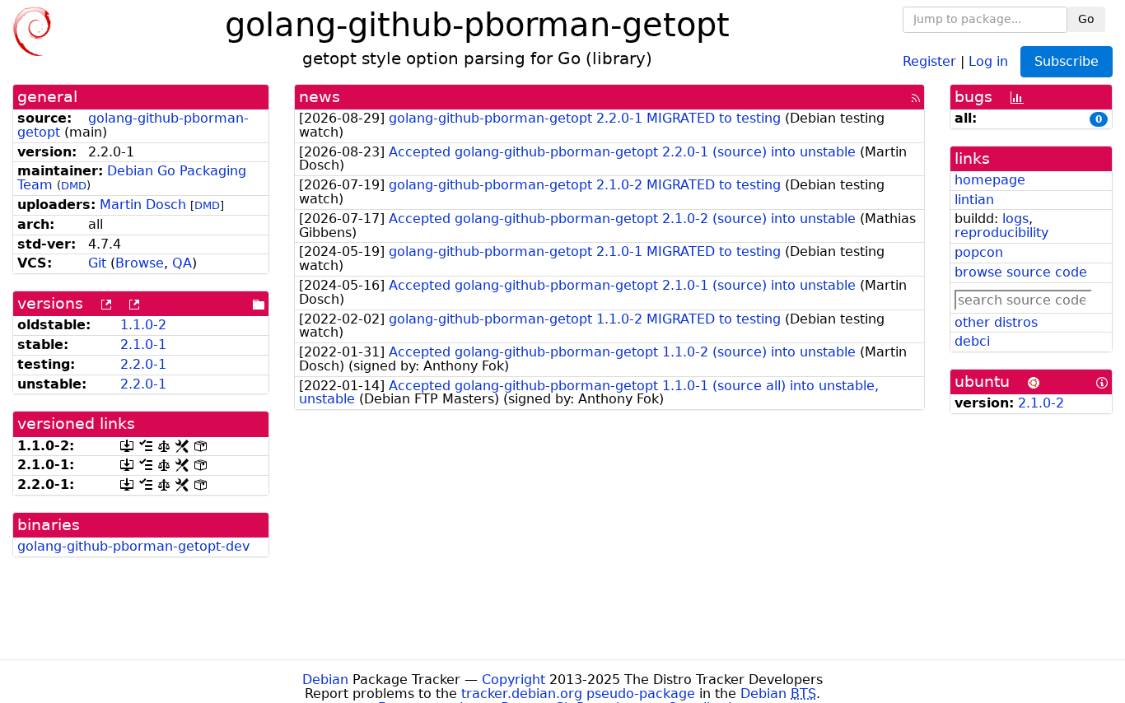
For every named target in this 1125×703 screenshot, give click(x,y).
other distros (996, 322)
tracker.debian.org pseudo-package (578, 693)
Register (929, 60)
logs (1015, 218)
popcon (979, 252)
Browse (139, 263)
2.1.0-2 (1041, 403)
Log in (988, 60)
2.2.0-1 (143, 364)
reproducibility (1001, 232)
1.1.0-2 (143, 325)
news (319, 96)
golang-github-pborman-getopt (133, 125)
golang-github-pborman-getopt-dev (133, 546)
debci (972, 341)
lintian (974, 199)
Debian (325, 679)
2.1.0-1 (143, 344)
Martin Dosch (143, 204)
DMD (73, 185)
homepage (990, 180)
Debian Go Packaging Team (131, 178)
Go (1086, 19)
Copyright (513, 679)
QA (182, 263)
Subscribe (1066, 61)
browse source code (1021, 272)
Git (97, 263)
